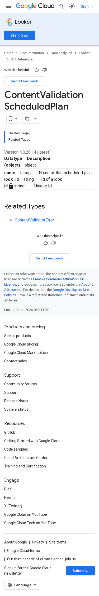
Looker (23, 22)
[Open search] (62, 6)
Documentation (32, 53)
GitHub (9, 432)
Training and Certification (25, 466)
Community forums (20, 384)
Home (8, 53)
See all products (17, 336)
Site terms (58, 542)
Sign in (87, 6)
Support (11, 392)
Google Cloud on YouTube (25, 514)
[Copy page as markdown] (27, 118)
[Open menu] (8, 6)
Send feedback (24, 81)
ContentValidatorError (34, 220)
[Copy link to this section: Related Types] (50, 207)
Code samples (16, 449)
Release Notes (16, 401)
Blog (8, 489)
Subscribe (82, 570)
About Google (15, 542)
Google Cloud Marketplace (26, 353)
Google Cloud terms (23, 550)
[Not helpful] (45, 70)
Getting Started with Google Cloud (32, 441)
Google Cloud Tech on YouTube (30, 523)
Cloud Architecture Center (26, 458)
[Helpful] (37, 70)
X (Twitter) (13, 506)
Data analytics (61, 53)
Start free (20, 35)
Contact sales (15, 361)
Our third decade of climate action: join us (41, 559)
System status (16, 409)
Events (10, 497)
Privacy (38, 542)
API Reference (21, 59)
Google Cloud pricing (21, 344)
